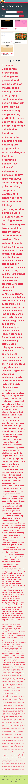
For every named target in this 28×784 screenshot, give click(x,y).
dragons (5, 554)
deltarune (7, 370)
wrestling (21, 594)
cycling (23, 708)
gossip (20, 752)
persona (14, 655)
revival (20, 738)
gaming (6, 91)
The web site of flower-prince (7, 41)
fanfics (3, 714)
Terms (11, 781)
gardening (8, 209)
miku (13, 661)
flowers (8, 42)
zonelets (14, 594)
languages (19, 363)
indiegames (6, 586)
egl (14, 684)
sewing (20, 347)
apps (9, 515)
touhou (5, 547)
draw (3, 641)
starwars (4, 639)
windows (15, 530)
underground (21, 732)
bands (17, 676)
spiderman (15, 720)
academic (10, 711)
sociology (4, 672)
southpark (22, 662)
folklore (17, 714)
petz (15, 699)
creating (3, 710)
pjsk (23, 575)
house (12, 748)
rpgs (9, 607)
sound (12, 670)
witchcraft (15, 464)
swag (22, 588)
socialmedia (6, 613)
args (5, 633)
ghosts (13, 710)
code (10, 350)
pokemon (7, 186)
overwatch (20, 748)
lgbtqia (4, 664)
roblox (19, 141)
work (18, 494)
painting (6, 273)
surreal (9, 698)
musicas (9, 714)
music (9, 65)
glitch (16, 708)
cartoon (10, 523)
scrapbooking (5, 695)
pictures (22, 603)
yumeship (12, 648)
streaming (12, 340)
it (11, 406)
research (6, 466)
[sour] (21, 23)
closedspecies (15, 707)
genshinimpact (11, 705)
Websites (7, 6)
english (5, 525)
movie (4, 425)
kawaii (6, 228)
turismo (15, 693)
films (17, 239)
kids (11, 720)
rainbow (22, 755)
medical (23, 667)
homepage (4, 681)
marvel (18, 511)
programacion (10, 148)
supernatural (12, 653)
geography (15, 603)
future (17, 743)
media (18, 243)
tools (7, 620)
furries (12, 474)
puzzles (17, 535)
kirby (11, 682)
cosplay (14, 423)
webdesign (18, 404)
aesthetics (7, 377)
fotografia (19, 592)
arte (22, 103)
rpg (20, 333)
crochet (21, 273)
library (10, 695)
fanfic (15, 513)
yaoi (16, 466)
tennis (16, 692)
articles (9, 725)
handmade (19, 725)
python (19, 537)
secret (11, 767)
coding (16, 110)
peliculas (11, 520)
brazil (3, 689)
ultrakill (12, 728)
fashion (16, 91)
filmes (13, 613)
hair (9, 692)
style (7, 575)
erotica (3, 713)
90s (11, 280)
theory (9, 717)
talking (19, 708)
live (22, 717)
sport (5, 317)
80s (3, 635)
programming (10, 72)
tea (3, 633)
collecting (6, 498)
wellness (14, 698)
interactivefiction (15, 752)
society (23, 711)
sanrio (19, 313)
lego (8, 659)
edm (18, 675)
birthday (5, 532)
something (10, 755)
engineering (19, 370)
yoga (3, 644)
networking (13, 701)
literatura (13, 620)
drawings (21, 523)
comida (6, 297)
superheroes (4, 717)
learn (8, 682)
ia (11, 732)
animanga (21, 673)
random (20, 209)
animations (15, 518)
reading (15, 114)
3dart (16, 711)
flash (18, 655)
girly (6, 641)
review (3, 723)
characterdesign (7, 569)
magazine (4, 702)
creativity (17, 310)
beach (17, 748)
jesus (12, 635)
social (4, 401)
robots (19, 545)
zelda (14, 748)
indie (11, 317)
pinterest (5, 601)
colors (10, 679)
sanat (24, 726)
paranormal (15, 586)
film (14, 129)
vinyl (3, 734)
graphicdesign (9, 320)
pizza (17, 557)
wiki (9, 511)
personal (7, 80)
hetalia (20, 707)
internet (17, 220)
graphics (6, 283)
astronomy (17, 444)
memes (13, 224)
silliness (3, 761)
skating (7, 644)
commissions (18, 297)
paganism (4, 746)
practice (14, 723)
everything (7, 363)
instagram (19, 735)
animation (18, 99)
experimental (13, 450)
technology (18, 125)
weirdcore (15, 417)
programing (9, 159)
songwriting (10, 738)
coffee (15, 406)
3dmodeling (17, 615)
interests (13, 485)
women (13, 695)
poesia (8, 701)
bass (16, 749)
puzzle (20, 498)
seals (8, 719)
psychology (8, 293)
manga (6, 114)
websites (13, 455)
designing (8, 615)
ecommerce (11, 628)
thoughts (6, 406)
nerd (10, 661)
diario (16, 761)
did (5, 701)
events (21, 496)
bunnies (12, 581)
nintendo (6, 439)
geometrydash (22, 757)
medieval (12, 685)
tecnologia (6, 477)
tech (4, 156)
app (15, 523)
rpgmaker (12, 716)
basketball (19, 401)
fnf (9, 559)
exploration (19, 751)
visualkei (15, 751)
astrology (16, 508)
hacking (5, 398)
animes (5, 474)
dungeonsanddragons (13, 757)
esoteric (8, 716)
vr (11, 503)
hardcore (13, 681)
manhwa (5, 624)
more (16, 746)
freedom (23, 676)
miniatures (19, 764)
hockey (9, 678)
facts (2, 749)
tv (20, 235)
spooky (6, 752)
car (16, 618)
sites (3, 701)
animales (4, 657)
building (21, 704)
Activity (5, 9)
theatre (13, 472)
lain (19, 513)
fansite (19, 579)
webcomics (8, 373)
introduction (7, 552)
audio (4, 579)
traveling (10, 573)
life (15, 175)
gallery (12, 554)
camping (17, 726)
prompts (3, 767)
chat (18, 442)
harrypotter (13, 702)
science (6, 152)
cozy (18, 624)
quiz (10, 731)
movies (6, 87)
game (5, 106)
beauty (16, 383)
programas (4, 678)
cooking (7, 220)
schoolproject (16, 704)
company (14, 725)
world (17, 673)
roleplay (6, 347)
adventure (15, 559)
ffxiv (12, 596)
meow (4, 577)
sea (20, 769)
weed (17, 662)
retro (5, 178)
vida (24, 679)
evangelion (13, 746)
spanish (18, 575)
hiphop (18, 584)
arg (4, 216)
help (16, 648)
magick (18, 757)
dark (14, 579)
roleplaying (21, 571)
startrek (3, 726)
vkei (3, 575)
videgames (21, 763)
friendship (15, 687)
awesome (9, 626)
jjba (7, 710)
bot (10, 726)
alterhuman (4, 705)
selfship (3, 720)
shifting (6, 761)
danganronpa (6, 584)
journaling (7, 267)
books (15, 87)
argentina (22, 764)
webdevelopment (15, 540)
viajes (9, 743)
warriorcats (5, 661)
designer (21, 760)
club (15, 764)
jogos (4, 515)
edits (6, 767)
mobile (19, 711)
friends (15, 330)
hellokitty (21, 618)
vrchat (20, 743)
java (15, 670)
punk (17, 277)
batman (3, 722)
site (12, 466)
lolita (6, 635)
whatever (23, 642)
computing (15, 639)
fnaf (19, 398)
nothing (10, 458)
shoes (17, 681)
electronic (4, 630)
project (5, 420)
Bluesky (21, 776)
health (11, 257)
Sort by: (4, 11)
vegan (3, 752)
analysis (11, 684)
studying (5, 571)
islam (22, 749)
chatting (18, 667)
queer (21, 224)
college (4, 642)
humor (16, 552)
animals (6, 129)
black (24, 748)
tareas (23, 769)
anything (19, 458)
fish (11, 496)
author (5, 675)
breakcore (12, 592)
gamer (22, 655)
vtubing (19, 746)
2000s (18, 178)
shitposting (7, 699)
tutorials (3, 716)
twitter (7, 751)
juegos (5, 455)
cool (4, 340)
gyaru (4, 523)
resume (9, 508)
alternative (17, 434)
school (6, 182)
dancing (5, 513)
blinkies (5, 453)
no (15, 573)
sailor (9, 29)
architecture (16, 414)
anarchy (21, 714)
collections (7, 754)
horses (8, 642)
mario (3, 637)
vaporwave (7, 444)
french (13, 717)
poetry (6, 122)
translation (19, 652)
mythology (19, 554)
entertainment (9, 353)
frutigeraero (17, 477)
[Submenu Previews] (7, 23)
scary (23, 687)
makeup (21, 300)
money (9, 461)
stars (3, 581)
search (17, 684)
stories (21, 267)
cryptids (21, 710)
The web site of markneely (21, 41)
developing (3, 763)
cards (11, 713)
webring (5, 764)
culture (10, 263)
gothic (4, 511)
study (5, 380)
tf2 (18, 601)
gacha (23, 701)
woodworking (18, 766)
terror (9, 690)
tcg (24, 763)
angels (13, 676)
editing (5, 323)
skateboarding (17, 515)
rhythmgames (9, 734)
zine (23, 549)
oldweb (20, 412)
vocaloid (6, 250)
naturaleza (12, 763)
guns (22, 720)
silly (17, 263)
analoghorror (8, 707)
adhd (8, 737)
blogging (16, 182)
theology (18, 698)
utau (8, 596)
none (14, 609)
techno (14, 666)
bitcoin (23, 664)
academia (4, 682)
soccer (5, 409)
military (14, 738)
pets (21, 406)
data (8, 579)
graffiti (11, 699)
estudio (11, 719)
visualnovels (7, 501)
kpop (20, 122)
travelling (19, 613)
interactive (16, 542)
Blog (16, 779)
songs (4, 598)
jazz (12, 637)
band (21, 469)
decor (21, 726)
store (16, 635)
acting (16, 632)
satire (18, 738)
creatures (3, 754)
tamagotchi (4, 755)
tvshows (5, 469)
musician (8, 764)
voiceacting (4, 711)
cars (10, 247)
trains (14, 641)
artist (13, 300)
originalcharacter (16, 737)
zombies (19, 761)
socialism (19, 666)
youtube (7, 194)
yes (12, 667)
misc (22, 633)
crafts (19, 216)
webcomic (8, 243)
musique (8, 740)
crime (12, 743)
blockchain (8, 726)
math (18, 257)
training (5, 738)
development (9, 357)
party (23, 743)
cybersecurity (19, 461)
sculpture (15, 682)
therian (17, 661)
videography (11, 646)
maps (16, 672)
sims (15, 740)
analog (3, 673)
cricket (3, 684)
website (6, 270)
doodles (13, 726)
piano (4, 564)
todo (3, 738)
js (7, 679)
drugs (16, 705)
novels (16, 564)
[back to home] (2, 2)
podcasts (14, 675)
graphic (4, 609)
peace (6, 766)
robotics (20, 607)
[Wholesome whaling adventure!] (7, 48)
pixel (17, 581)
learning (18, 247)
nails (10, 696)
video (19, 201)
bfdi (21, 586)
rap (14, 525)
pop (8, 639)
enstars (12, 692)
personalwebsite (9, 447)
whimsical (6, 748)
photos (5, 387)
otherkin (20, 679)
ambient (11, 693)
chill (17, 679)
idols (3, 745)
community (15, 360)
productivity (13, 761)
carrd (13, 561)
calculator (4, 740)
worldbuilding (10, 235)
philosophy (8, 137)
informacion (14, 731)
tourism (7, 685)
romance (5, 496)
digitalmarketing (5, 693)
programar (12, 659)
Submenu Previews (5, 28)
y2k (16, 213)
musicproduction (21, 713)
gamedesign (6, 542)
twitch (4, 596)
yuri (8, 518)
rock (13, 347)
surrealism (4, 667)
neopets (15, 758)
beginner (23, 761)
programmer (12, 652)
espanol (22, 751)
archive (19, 293)
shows (5, 287)
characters (7, 327)
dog (22, 542)
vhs (20, 676)
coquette (12, 532)
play (8, 722)
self (11, 766)
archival (18, 767)
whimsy (5, 540)
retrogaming (19, 646)
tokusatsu (14, 767)
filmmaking (20, 605)
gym (13, 511)
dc (8, 662)
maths (15, 626)
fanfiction (7, 253)
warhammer (4, 760)
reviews (13, 380)
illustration (8, 201)
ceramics (19, 702)
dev (9, 622)
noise (21, 590)
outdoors (18, 611)
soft (6, 714)
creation (20, 689)
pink (15, 194)
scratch (18, 633)
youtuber (12, 735)
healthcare (4, 679)
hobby (18, 561)
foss (13, 711)
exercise (19, 749)
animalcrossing (10, 752)
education (8, 141)
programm (20, 754)
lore (11, 420)
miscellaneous (17, 763)
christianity (6, 588)
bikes (9, 728)
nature (6, 144)
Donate (9, 779)
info (3, 461)
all (20, 488)
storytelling (7, 404)
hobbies (13, 398)
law (7, 581)
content (21, 722)
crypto (20, 472)
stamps (5, 520)
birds (4, 458)
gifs (8, 577)
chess (11, 535)
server (19, 720)
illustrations (21, 719)
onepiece (8, 713)
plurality (12, 644)
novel (14, 633)
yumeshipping (4, 743)
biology (5, 412)
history (6, 125)
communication (5, 732)
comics (6, 99)
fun (18, 137)
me (23, 307)
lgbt (4, 313)
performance (12, 722)
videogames (9, 68)
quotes (8, 708)
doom (17, 653)
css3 (2, 757)
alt (11, 579)
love (20, 175)
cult (2, 758)
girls (19, 635)
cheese (19, 755)
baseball (14, 650)
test (14, 250)
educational (15, 622)
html (10, 156)
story (4, 350)
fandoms (6, 417)
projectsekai (14, 769)
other (9, 488)
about (20, 455)
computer (6, 414)
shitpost (16, 728)
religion (6, 333)
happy (13, 764)
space (19, 250)
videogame (18, 152)
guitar (19, 337)
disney (20, 734)
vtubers (10, 641)
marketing (14, 303)
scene (5, 360)
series (5, 280)
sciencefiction (19, 695)
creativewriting (15, 732)
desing (13, 749)
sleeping (17, 480)
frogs (24, 696)
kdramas (9, 702)
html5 (10, 480)
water (23, 702)
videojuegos (9, 171)
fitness (12, 442)
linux (5, 224)
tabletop (18, 669)
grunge (12, 618)
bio (24, 537)
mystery (5, 535)
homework (18, 699)
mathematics (13, 547)
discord (16, 420)
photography (10, 95)
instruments (4, 751)
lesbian (19, 620)
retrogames (14, 696)
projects (5, 472)
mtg (6, 722)
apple (5, 734)
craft (13, 584)
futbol (21, 503)
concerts (17, 710)
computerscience (6, 655)
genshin (13, 498)
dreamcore (6, 561)
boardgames (6, 603)
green (15, 664)
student (4, 622)
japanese (14, 469)
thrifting (9, 681)
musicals (5, 557)
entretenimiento (6, 758)
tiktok (15, 667)
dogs (9, 205)
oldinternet (4, 737)
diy (15, 280)
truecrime (19, 670)
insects (22, 657)
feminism (18, 596)
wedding (16, 685)
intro (10, 525)
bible (24, 682)
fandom (6, 231)
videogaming (5, 690)
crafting (14, 439)
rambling (23, 752)
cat (6, 42)
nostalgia (16, 228)
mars (4, 29)
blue (13, 611)
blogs (21, 393)
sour (16, 28)
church (10, 737)
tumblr (22, 653)
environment (21, 637)
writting (14, 679)
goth (12, 287)
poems (12, 494)
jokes (8, 767)
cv (11, 704)
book (22, 431)
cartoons (17, 197)
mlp (17, 431)
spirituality (19, 395)
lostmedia (4, 731)
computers (8, 190)
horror (15, 103)
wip (8, 464)
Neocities (6, 776)
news (5, 257)
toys (10, 513)
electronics (14, 367)
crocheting (4, 704)
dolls (4, 488)
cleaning (21, 681)
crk (11, 725)
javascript (7, 383)
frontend (8, 760)
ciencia (11, 760)
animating (18, 741)
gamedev (7, 175)
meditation (4, 735)
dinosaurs (5, 618)
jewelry (14, 607)
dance (5, 303)
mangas (9, 675)
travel (17, 42)
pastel (18, 641)
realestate (22, 639)
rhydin (6, 29)
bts (3, 615)
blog (19, 84)
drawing (14, 106)
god (9, 630)
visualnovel (8, 676)
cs (13, 734)
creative (11, 425)
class (3, 741)
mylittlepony (17, 717)
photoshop (7, 769)
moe (16, 735)
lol (24, 586)
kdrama (20, 672)
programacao (8, 689)
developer (14, 528)
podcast (12, 605)
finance (5, 485)
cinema (6, 277)
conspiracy (10, 687)
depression (18, 701)
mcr (17, 642)
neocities (15, 729)
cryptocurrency (13, 741)
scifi (13, 273)
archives (17, 716)
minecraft (7, 167)
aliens (4, 518)
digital (19, 453)
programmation (5, 728)
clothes (6, 343)
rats (18, 693)
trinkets (17, 657)
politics (6, 163)
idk (4, 205)
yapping (13, 690)
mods (22, 705)
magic (18, 425)
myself (4, 573)
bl (11, 577)
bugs (4, 464)
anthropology (5, 692)
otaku (7, 696)
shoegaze (19, 723)
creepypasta (6, 530)
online (16, 569)
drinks (14, 766)
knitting (20, 491)
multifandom (15, 754)
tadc (21, 758)
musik (18, 758)
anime (5, 76)
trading (4, 659)
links (22, 557)
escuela (20, 650)
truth (21, 716)
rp (10, 566)
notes (13, 714)
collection (17, 644)
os (18, 729)
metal (21, 320)
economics (13, 673)
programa (18, 690)
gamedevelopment (10, 483)
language (12, 428)
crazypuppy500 (25, 29)
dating (7, 755)
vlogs (15, 719)
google (15, 745)
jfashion (5, 566)
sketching (9, 672)
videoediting (11, 657)
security (19, 573)
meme (18, 525)
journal (16, 231)
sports (14, 144)
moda (21, 423)
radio (20, 439)
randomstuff (19, 745)
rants (3, 699)
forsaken (23, 725)
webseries (21, 692)
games (14, 76)
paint (10, 769)
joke (23, 754)
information (7, 436)
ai (20, 213)
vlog (3, 620)
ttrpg (4, 367)
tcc (2, 675)
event (17, 659)
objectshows (16, 577)
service (20, 685)
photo (15, 496)
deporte (8, 637)
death (19, 609)
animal (9, 729)
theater (17, 630)
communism (6, 594)
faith (7, 763)
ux (17, 719)
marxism (5, 749)
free (23, 525)
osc (19, 549)
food (16, 80)
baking (14, 270)
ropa (22, 669)
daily (23, 728)
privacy (9, 590)
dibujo (6, 729)
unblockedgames (10, 745)
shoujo (21, 729)
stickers (18, 628)
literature (7, 133)
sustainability (4, 698)
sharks (12, 630)
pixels (13, 545)
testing (13, 453)
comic (5, 54)
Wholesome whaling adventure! (7, 53)
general (3, 696)
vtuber (11, 401)
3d (13, 283)
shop (4, 431)
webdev (10, 633)
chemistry (4, 632)
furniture (12, 708)
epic (11, 666)
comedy (18, 377)
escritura (17, 722)
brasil (10, 609)
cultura (8, 670)
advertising (11, 751)
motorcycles (15, 760)
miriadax (11, 754)
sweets (21, 731)
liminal (3, 707)
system (15, 501)
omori (14, 624)
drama (8, 669)
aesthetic (7, 239)
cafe (9, 635)
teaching (5, 549)
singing (5, 442)
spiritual (7, 757)
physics (20, 447)
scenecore (10, 598)
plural (7, 684)
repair (14, 755)
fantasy (6, 197)
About (3, 779)
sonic (13, 343)
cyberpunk (6, 390)
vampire (11, 723)
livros (12, 632)
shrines (15, 713)
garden (8, 704)
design (6, 103)
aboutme (6, 330)
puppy (17, 29)
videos (11, 216)
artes (3, 652)
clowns (23, 635)
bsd (20, 675)
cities (21, 766)
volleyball (5, 605)
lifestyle (18, 317)
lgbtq (16, 327)
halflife (9, 766)
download (18, 769)
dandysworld (4, 725)
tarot (4, 508)
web (11, 178)
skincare (4, 662)
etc (15, 267)
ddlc (23, 766)
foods (4, 590)
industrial (21, 740)
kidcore (20, 687)
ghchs (12, 557)
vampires (5, 494)
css (13, 313)
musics (18, 731)
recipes (12, 575)
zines (19, 357)
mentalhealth (17, 506)
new (14, 743)
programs (7, 723)
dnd (9, 313)
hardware (22, 661)
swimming (7, 666)
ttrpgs (15, 436)
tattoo (19, 705)
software (6, 307)
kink (4, 757)
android (23, 632)
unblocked (5, 646)
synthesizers (7, 741)
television (6, 491)
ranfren (3, 769)
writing (6, 84)
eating (20, 684)
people (3, 669)
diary (17, 186)
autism (21, 485)
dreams (22, 501)
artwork (3, 676)
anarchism (5, 628)
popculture (6, 545)
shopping (21, 428)
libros (13, 491)
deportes (22, 569)
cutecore (19, 260)
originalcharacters (10, 393)
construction (5, 648)
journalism (11, 537)
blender (10, 564)
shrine (13, 588)
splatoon (21, 528)
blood (18, 740)
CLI (12, 779)
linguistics (6, 503)
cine (14, 571)
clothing (11, 431)
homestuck (8, 290)
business (17, 253)
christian (14, 689)
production (12, 601)
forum (11, 664)
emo (4, 247)
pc (21, 641)
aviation (22, 698)
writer (10, 710)
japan (4, 428)
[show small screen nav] (26, 1)
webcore (10, 395)
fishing (16, 678)
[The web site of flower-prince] (7, 36)
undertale (6, 423)
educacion (13, 409)
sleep (4, 480)
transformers (20, 626)
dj (19, 642)
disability (8, 746)
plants (14, 333)
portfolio (7, 118)
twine (15, 637)
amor (10, 571)
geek (12, 729)
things (4, 626)
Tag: (3, 15)
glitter (3, 729)
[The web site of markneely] (21, 36)
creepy (20, 648)
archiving (21, 767)
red (18, 760)
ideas (13, 672)
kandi (7, 664)
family (4, 537)
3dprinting (12, 662)
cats (13, 84)
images (13, 642)
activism (18, 598)
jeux (16, 755)
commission (22, 737)
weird (20, 380)
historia (22, 630)
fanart (12, 337)
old (11, 639)
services (9, 650)
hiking (18, 520)
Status (23, 779)
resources (13, 549)
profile (15, 488)
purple (13, 678)
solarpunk (8, 735)
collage (4, 607)
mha (22, 746)
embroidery (9, 749)
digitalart (6, 310)
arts (4, 263)
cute (13, 122)
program (16, 307)
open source (11, 776)
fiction (11, 260)
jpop (9, 632)
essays (16, 503)
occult (18, 474)
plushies (5, 592)
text (17, 689)
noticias (16, 734)
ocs (22, 118)
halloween (20, 682)
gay (3, 395)
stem (9, 748)
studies (9, 761)
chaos (7, 731)
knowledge (4, 687)
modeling (8, 673)
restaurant (21, 678)
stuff (4, 260)
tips (9, 763)
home (18, 588)
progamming (6, 611)
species (19, 728)
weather (19, 664)
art (3, 54)
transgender (6, 506)
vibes (9, 732)
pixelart (6, 300)
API (19, 779)
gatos (4, 450)
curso (23, 699)
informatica (7, 434)
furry (16, 118)
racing (3, 685)
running (15, 590)
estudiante (20, 696)
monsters (4, 670)
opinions (3, 766)
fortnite (5, 559)
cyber (7, 652)
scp (5, 745)
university (4, 708)
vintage (14, 387)
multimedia (5, 653)
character (4, 719)
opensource (13, 669)
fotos (3, 748)
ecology (4, 650)
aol (11, 29)
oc (11, 213)
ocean (14, 567)
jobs (2, 764)
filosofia (11, 740)
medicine (5, 528)
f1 (19, 632)
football (19, 283)
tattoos (8, 667)
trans (12, 323)
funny (5, 337)
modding (20, 532)
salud (3, 666)
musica (6, 110)
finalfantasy (11, 758)
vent (10, 624)
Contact (16, 781)
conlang (7, 720)
